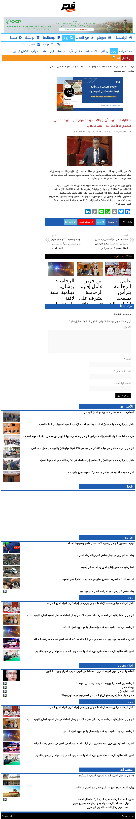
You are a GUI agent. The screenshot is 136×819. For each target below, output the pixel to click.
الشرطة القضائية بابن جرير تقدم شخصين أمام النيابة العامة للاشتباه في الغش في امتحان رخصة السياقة (84, 639)
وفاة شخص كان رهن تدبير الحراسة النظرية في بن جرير (107, 591)
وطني (104, 51)
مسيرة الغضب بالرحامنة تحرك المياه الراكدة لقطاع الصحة (106, 799)
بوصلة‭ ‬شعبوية (127, 687)
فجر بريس (121, 131)
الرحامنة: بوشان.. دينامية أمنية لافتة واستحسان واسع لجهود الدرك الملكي (98, 627)
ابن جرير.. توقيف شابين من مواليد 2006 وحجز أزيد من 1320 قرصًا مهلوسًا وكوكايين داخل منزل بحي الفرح (82, 448)
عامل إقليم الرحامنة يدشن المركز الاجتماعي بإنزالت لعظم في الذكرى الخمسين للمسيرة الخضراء (87, 460)
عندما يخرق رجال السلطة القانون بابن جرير (108, 807)
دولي (34, 51)
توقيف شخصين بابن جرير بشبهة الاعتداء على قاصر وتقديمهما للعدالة (101, 543)
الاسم (127, 359)
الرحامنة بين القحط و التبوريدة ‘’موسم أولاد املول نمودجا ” (104, 683)
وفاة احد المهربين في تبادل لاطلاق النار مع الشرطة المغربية (105, 555)
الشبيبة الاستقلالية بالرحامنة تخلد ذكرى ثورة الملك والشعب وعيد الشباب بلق (84, 58)
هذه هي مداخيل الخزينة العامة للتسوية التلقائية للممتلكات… (105, 775)
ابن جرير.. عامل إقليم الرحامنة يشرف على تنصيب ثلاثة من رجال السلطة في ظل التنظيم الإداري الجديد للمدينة (80, 615)
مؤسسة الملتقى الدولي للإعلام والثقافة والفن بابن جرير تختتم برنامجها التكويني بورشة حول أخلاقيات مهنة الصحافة (78, 436)
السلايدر (119, 66)
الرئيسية (130, 66)
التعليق (127, 327)
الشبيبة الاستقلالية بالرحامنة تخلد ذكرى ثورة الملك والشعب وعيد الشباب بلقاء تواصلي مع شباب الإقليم (84, 651)
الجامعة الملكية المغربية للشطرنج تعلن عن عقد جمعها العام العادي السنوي (98, 579)
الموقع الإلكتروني (122, 383)
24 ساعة (92, 51)
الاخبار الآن (76, 51)
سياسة (61, 51)
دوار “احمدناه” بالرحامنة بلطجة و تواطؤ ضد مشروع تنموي (101, 803)
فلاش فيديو (21, 51)
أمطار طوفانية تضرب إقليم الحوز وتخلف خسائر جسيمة (107, 567)
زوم (113, 51)
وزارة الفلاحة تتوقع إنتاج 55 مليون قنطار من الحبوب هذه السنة (104, 787)
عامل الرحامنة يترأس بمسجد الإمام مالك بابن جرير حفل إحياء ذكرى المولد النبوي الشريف (90, 603)
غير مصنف (47, 51)
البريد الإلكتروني (122, 371)
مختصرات (125, 51)
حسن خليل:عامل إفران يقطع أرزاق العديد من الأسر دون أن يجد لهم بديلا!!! (97, 695)
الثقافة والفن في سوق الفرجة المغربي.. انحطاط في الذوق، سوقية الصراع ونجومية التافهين (89, 671)
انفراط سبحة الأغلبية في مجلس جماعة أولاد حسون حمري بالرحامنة (101, 472)
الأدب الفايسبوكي (125, 691)
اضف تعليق (77, 131)
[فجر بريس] (68, 6)
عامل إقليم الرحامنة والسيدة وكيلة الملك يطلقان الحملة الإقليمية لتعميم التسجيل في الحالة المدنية (86, 424)
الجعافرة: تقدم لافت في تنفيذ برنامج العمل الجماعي (109, 412)
